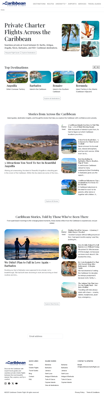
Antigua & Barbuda (51, 376)
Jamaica (48, 370)
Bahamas (48, 365)
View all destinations (52, 385)
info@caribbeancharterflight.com (89, 367)
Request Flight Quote (12, 53)
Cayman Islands (50, 382)
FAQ (30, 379)
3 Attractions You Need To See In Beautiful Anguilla (30, 164)
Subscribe (70, 336)
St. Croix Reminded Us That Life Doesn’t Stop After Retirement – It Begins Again (88, 265)
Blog (30, 373)
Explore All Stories (52, 201)
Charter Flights (33, 367)
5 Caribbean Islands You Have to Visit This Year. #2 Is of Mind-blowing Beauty (83, 126)
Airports (72, 4)
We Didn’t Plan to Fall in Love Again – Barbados (27, 263)
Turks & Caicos (50, 379)
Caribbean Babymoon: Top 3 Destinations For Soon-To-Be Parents (88, 182)
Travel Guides (94, 4)
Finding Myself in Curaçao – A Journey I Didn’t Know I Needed (83, 231)
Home (31, 365)
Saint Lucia (48, 373)
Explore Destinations (29, 53)
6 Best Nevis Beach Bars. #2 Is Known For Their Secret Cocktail (88, 142)
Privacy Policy (79, 392)
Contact (31, 376)
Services (82, 4)
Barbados (48, 367)
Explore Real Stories (52, 304)
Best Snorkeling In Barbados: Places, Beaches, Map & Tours (88, 161)
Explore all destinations (52, 98)
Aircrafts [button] (60, 4)
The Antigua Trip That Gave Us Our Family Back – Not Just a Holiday (88, 285)
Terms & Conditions (93, 392)
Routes (50, 4)
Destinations (39, 4)
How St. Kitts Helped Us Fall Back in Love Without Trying (88, 246)
